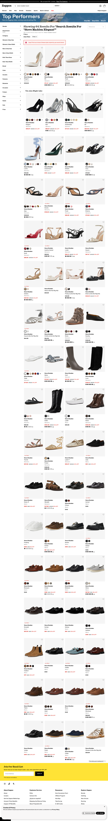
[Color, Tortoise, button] (28, 373)
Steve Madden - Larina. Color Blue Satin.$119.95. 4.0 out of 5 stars (34, 156)
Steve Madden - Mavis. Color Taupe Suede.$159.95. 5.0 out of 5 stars (75, 323)
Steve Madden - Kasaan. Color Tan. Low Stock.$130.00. (95, 657)
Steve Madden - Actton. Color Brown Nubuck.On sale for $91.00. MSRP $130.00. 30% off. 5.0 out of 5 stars (54, 533)
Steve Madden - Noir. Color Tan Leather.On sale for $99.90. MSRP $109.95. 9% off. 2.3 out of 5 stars (95, 66)
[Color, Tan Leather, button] (54, 120)
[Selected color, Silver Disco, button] (46, 120)
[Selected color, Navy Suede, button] (66, 749)
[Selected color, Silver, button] (25, 331)
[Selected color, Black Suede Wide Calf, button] (86, 373)
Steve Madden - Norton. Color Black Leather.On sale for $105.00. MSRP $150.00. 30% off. (75, 533)
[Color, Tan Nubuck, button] (48, 541)
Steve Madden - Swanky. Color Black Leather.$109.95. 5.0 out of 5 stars (95, 323)
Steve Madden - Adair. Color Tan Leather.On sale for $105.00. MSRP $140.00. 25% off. (54, 698)
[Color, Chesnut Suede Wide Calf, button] (89, 373)
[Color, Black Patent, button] (69, 206)
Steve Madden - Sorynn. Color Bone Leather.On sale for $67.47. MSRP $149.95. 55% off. (95, 239)
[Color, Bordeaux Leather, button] (51, 706)
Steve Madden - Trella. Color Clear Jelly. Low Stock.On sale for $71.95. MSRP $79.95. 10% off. (34, 365)
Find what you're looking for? (96, 761)
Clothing (83, 796)
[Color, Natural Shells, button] (71, 120)
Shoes (33, 36)
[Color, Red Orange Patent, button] (35, 373)
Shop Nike (87, 20)
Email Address (9, 773)
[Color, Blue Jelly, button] (38, 373)
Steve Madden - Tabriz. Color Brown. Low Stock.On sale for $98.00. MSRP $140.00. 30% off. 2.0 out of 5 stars (34, 698)
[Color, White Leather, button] (89, 74)
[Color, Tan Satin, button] (35, 164)
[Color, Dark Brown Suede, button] (74, 74)
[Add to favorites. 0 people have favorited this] (42, 47)
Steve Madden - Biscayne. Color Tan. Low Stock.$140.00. (34, 575)
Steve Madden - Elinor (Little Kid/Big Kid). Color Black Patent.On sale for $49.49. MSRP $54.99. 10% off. (95, 281)
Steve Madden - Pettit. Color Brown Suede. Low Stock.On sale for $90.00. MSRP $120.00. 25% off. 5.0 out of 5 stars (54, 741)
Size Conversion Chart (61, 793)
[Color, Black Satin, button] (48, 74)
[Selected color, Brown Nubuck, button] (46, 541)
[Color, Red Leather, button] (94, 74)
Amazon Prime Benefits (10, 801)
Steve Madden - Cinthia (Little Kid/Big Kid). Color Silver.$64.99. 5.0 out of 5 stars (54, 323)
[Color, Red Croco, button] (32, 120)
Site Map (57, 798)
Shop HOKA (95, 20)
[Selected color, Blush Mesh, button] (46, 74)
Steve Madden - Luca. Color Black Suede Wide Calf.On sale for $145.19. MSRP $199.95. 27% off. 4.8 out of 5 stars (95, 365)
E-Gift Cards (59, 804)
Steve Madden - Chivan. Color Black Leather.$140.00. (75, 491)
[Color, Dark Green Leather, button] (69, 120)
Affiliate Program (60, 796)
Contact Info (33, 796)
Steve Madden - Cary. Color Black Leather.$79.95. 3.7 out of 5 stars (95, 156)
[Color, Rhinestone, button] (30, 416)
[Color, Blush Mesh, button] (88, 120)
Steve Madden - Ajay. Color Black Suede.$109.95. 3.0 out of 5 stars (34, 198)
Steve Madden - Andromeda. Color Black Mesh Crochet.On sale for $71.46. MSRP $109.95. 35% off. (74, 112)
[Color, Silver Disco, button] (97, 74)
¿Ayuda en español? (35, 798)
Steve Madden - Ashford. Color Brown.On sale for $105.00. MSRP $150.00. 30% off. (95, 616)
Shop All (103, 20)
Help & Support (102, 10)
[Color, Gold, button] (48, 331)
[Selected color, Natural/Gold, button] (46, 458)
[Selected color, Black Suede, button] (25, 206)
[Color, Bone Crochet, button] (74, 120)
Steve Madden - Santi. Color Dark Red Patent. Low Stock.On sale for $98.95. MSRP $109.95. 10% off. (34, 239)
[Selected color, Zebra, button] (66, 164)
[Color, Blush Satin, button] (28, 416)
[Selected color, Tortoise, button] (66, 206)
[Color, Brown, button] (35, 74)
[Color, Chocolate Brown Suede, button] (89, 331)
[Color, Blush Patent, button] (89, 289)
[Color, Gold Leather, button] (30, 373)
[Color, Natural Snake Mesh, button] (69, 74)
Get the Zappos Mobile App (12, 798)
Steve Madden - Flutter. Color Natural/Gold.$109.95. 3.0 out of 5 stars (54, 450)
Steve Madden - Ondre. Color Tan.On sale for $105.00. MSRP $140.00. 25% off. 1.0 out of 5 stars (54, 575)
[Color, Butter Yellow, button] (79, 74)
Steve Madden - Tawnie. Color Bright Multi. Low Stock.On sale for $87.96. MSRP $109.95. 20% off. (34, 450)
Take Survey (58, 801)
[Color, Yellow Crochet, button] (76, 120)
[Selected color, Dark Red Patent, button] (25, 248)
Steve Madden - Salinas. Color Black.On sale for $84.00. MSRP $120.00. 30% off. (75, 616)
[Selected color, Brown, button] (86, 625)
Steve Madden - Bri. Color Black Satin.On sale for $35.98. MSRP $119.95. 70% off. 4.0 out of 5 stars (94, 112)
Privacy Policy (55, 809)
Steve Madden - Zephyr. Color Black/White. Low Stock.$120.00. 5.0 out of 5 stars (95, 533)
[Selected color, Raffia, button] (25, 289)
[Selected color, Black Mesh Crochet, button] (66, 120)
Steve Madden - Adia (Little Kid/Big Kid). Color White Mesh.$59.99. (54, 281)
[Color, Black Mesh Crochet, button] (53, 164)
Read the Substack (62, 1)
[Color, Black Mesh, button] (76, 74)
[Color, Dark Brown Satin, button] (38, 164)
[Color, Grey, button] (51, 583)
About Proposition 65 (36, 804)
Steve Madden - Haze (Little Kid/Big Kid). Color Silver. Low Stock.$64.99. (34, 323)
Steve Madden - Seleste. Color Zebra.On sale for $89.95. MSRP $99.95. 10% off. (75, 156)
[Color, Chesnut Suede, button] (33, 373)
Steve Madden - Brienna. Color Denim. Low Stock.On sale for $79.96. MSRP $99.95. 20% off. (95, 198)
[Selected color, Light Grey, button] (86, 583)
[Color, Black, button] (30, 74)
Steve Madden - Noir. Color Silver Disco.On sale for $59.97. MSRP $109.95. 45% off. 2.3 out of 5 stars (54, 112)
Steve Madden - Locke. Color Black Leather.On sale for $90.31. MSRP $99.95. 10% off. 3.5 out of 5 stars (75, 239)
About (5, 793)
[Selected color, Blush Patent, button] (66, 289)
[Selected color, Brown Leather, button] (86, 416)
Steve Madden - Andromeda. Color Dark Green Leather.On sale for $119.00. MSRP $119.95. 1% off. (54, 156)
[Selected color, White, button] (66, 416)
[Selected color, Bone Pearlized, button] (66, 74)
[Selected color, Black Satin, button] (86, 120)
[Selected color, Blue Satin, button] (25, 164)
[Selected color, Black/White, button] (86, 541)
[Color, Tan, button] (69, 583)
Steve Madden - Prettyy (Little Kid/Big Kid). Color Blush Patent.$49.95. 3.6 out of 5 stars (75, 281)
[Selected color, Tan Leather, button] (86, 74)
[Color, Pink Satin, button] (30, 164)
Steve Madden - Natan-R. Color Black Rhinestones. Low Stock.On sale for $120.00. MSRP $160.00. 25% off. (34, 491)
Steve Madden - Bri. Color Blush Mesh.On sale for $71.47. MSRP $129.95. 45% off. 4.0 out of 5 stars (54, 66)
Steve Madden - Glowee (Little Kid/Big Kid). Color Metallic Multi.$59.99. (95, 741)
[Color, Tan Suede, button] (71, 74)
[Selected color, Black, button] (27, 120)
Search (57, 5)
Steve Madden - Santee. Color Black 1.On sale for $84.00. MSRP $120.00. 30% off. (54, 616)
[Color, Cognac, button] (92, 706)
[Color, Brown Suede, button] (28, 206)
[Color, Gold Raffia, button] (69, 164)
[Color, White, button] (28, 331)
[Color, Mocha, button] (28, 74)
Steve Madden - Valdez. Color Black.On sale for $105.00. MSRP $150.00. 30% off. (34, 741)
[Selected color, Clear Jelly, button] (25, 373)
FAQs (31, 793)
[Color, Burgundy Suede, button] (71, 331)
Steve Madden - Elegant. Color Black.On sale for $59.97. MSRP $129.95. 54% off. (35, 112)
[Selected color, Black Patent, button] (86, 289)
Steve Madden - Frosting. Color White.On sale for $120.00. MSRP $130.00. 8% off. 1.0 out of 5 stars (34, 533)
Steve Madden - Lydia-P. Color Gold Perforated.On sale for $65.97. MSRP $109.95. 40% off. (75, 450)
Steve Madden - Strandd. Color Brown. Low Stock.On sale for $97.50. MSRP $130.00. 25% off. (34, 616)
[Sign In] (100, 5)
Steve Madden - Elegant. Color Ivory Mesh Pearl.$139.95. (34, 66)
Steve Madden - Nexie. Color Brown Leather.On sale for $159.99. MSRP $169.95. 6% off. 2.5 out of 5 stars (95, 408)
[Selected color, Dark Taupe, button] (25, 666)
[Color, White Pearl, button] (30, 248)
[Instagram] (4, 783)
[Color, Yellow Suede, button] (35, 206)
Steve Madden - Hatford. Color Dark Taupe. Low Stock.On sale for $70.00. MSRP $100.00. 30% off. (34, 657)
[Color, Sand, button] (48, 583)
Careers (6, 796)
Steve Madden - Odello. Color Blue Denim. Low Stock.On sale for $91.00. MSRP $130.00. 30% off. (75, 657)
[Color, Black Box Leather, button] (89, 541)
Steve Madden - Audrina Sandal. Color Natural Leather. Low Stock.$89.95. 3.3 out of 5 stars (54, 239)
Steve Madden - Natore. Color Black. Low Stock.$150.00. (54, 657)
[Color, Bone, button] (28, 289)
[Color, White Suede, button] (74, 331)
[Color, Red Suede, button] (33, 206)
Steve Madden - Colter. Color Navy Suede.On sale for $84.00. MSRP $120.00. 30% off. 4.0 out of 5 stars (75, 741)
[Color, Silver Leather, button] (48, 416)
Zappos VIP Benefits (9, 804)
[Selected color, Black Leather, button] (86, 164)
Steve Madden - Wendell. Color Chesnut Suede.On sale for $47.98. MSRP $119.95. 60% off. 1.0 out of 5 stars (54, 491)
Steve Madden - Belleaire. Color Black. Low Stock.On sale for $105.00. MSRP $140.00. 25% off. (75, 575)
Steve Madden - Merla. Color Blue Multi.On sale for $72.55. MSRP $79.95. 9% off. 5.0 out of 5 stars (54, 365)
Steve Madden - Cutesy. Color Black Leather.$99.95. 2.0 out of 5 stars (34, 408)
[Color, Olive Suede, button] (38, 206)
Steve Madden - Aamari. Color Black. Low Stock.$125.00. (95, 491)
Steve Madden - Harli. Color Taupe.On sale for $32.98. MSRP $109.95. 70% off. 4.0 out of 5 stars (75, 365)
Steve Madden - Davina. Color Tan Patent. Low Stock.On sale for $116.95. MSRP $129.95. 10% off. (54, 198)
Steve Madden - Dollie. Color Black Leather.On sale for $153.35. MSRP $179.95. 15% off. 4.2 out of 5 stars (54, 408)
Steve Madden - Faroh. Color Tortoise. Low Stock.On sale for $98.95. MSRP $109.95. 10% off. (75, 198)
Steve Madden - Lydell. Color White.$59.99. (75, 408)
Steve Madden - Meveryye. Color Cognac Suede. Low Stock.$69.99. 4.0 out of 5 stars (95, 698)
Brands (83, 793)
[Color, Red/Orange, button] (89, 206)
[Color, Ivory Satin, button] (33, 164)
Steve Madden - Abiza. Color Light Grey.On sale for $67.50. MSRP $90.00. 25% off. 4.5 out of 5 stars (95, 575)
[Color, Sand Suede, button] (69, 331)
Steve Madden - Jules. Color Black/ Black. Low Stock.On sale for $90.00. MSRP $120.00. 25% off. (95, 450)
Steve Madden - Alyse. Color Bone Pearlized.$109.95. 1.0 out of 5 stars (75, 66)
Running (83, 801)
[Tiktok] (9, 783)
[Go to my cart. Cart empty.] (104, 5)
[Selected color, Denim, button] (86, 206)
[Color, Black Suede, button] (76, 331)
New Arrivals (84, 798)
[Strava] (13, 783)
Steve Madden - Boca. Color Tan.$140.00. (75, 698)
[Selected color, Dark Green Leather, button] (46, 164)
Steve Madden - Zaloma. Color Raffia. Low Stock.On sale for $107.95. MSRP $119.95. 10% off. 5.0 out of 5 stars (34, 281)
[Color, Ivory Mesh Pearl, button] (34, 120)
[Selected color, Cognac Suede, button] (86, 706)
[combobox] (33, 5)
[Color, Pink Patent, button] (71, 206)
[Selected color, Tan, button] (25, 583)
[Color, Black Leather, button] (38, 74)
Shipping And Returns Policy (38, 801)
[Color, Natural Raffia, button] (33, 74)
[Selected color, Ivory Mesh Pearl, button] (25, 74)
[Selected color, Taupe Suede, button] (66, 331)
